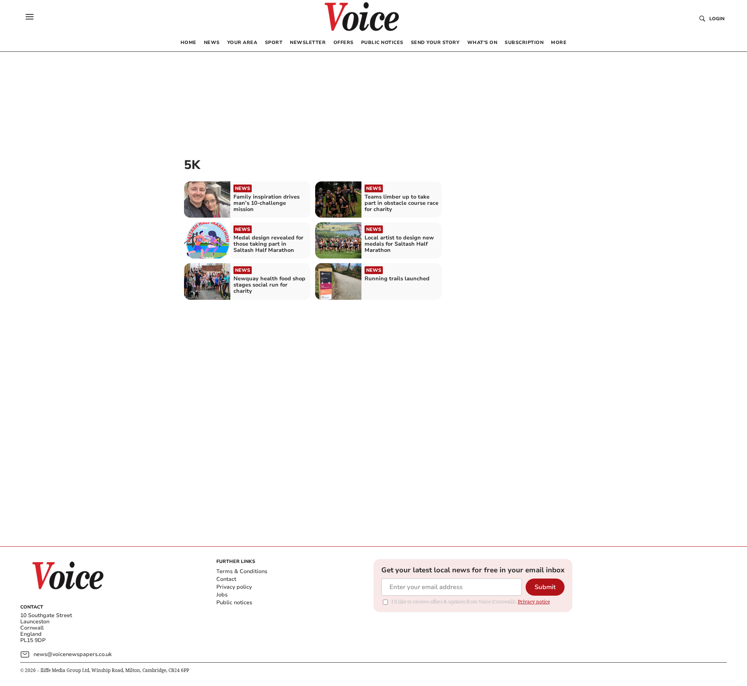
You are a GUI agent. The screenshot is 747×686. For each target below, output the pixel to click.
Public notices (234, 602)
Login (716, 18)
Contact (226, 579)
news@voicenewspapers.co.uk (72, 654)
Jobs (222, 594)
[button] (29, 16)
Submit (545, 587)
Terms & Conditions (241, 571)
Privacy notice (534, 602)
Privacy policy (234, 587)
